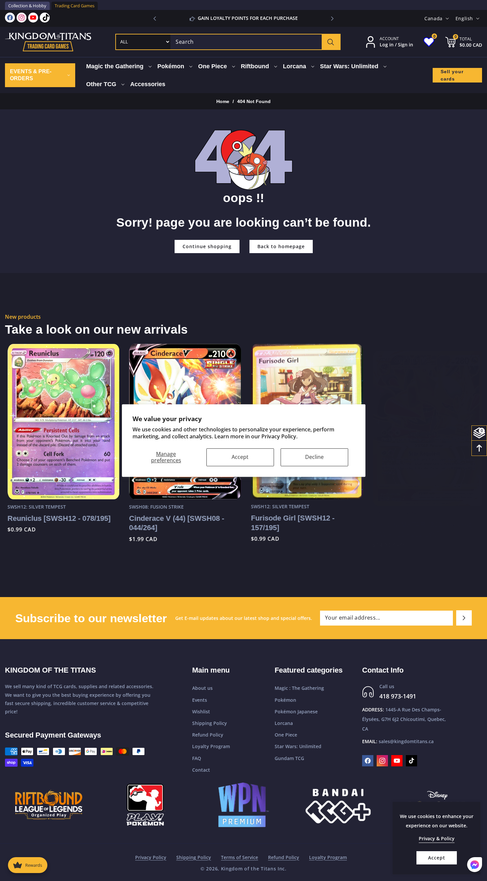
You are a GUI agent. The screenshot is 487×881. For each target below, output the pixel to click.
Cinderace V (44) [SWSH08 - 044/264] (174, 523)
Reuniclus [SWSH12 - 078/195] (56, 518)
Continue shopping (207, 246)
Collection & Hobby (27, 6)
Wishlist (201, 711)
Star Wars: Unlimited (298, 746)
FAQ (196, 758)
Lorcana (284, 723)
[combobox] (255, 41)
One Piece (286, 735)
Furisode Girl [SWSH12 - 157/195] (290, 523)
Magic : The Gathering (299, 688)
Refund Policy (207, 735)
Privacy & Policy (437, 838)
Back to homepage (281, 246)
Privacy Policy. (279, 436)
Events (199, 700)
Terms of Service (239, 857)
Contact (201, 770)
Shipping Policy (209, 723)
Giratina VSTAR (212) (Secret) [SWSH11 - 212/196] (420, 523)
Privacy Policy (150, 857)
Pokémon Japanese (296, 711)
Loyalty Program (211, 746)
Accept (240, 457)
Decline (314, 457)
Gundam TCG (289, 758)
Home (222, 101)
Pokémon (285, 700)
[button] (332, 18)
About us (202, 688)
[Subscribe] (464, 618)
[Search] (331, 41)
